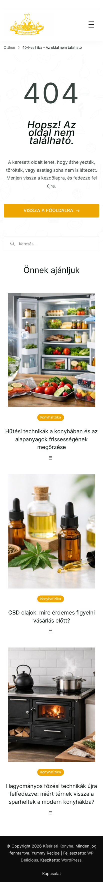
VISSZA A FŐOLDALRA (49, 210)
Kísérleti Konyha (58, 846)
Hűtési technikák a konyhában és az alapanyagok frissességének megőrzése (51, 439)
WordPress (71, 860)
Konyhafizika (50, 417)
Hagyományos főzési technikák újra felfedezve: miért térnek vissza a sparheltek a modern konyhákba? (51, 794)
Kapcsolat (51, 873)
